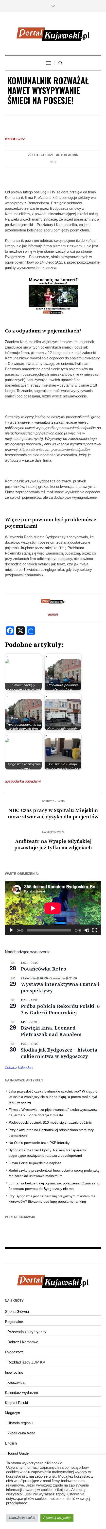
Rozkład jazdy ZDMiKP (26, 1362)
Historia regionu (20, 1423)
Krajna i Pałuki (16, 1403)
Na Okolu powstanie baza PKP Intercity (39, 1143)
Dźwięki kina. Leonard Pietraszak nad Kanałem (51, 1031)
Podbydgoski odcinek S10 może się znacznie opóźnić (50, 1122)
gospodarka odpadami (23, 781)
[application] (53, 908)
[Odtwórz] (11, 930)
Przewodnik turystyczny (26, 1332)
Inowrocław (14, 1372)
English (11, 1443)
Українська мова (21, 1433)
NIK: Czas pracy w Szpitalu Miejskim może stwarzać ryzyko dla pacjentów (53, 813)
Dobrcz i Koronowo (22, 1342)
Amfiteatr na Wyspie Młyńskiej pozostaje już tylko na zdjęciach (53, 844)
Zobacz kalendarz (19, 1067)
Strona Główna (17, 1311)
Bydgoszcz (15, 139)
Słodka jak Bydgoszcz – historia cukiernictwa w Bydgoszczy (59, 1053)
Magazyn (12, 1413)
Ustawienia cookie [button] (22, 1518)
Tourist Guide (18, 1453)
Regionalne (14, 1322)
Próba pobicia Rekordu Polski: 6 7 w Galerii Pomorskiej (60, 1009)
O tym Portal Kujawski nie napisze (35, 1163)
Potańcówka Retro (43, 969)
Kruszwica (15, 1382)
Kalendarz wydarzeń (21, 1392)
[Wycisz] (86, 930)
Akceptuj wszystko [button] (57, 1518)
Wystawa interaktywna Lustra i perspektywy (60, 987)
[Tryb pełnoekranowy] (94, 930)
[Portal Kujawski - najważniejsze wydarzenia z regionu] (53, 34)
